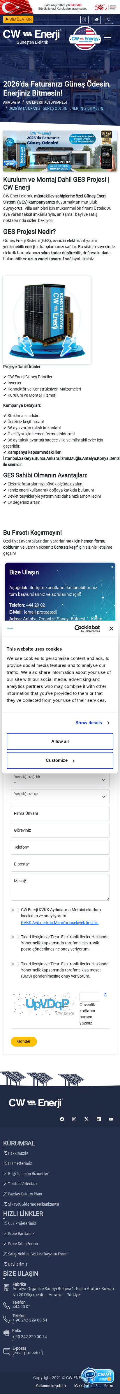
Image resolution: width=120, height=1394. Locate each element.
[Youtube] (111, 1119)
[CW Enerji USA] (85, 38)
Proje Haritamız (20, 1233)
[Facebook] (62, 1119)
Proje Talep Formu (22, 1243)
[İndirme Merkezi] (97, 20)
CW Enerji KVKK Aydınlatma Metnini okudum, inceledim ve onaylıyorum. (61, 912)
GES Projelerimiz (21, 1223)
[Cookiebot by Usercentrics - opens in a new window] (75, 628)
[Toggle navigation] (107, 38)
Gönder (24, 1041)
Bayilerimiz (17, 1264)
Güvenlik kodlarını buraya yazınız (87, 1013)
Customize (57, 760)
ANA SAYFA (11, 102)
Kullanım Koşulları (51, 1386)
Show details (88, 722)
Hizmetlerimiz (19, 1163)
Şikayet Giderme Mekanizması (33, 1204)
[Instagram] (74, 1119)
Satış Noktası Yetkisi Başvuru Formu (37, 1254)
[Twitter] (86, 1119)
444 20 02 (35, 605)
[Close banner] (111, 629)
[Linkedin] (99, 1119)
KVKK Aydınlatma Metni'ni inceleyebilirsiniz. (60, 922)
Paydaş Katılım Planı (24, 1194)
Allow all (60, 741)
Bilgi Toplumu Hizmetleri (28, 1173)
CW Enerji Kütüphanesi (46, 102)
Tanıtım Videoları (22, 1183)
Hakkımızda (17, 1153)
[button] (109, 20)
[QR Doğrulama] (84, 20)
